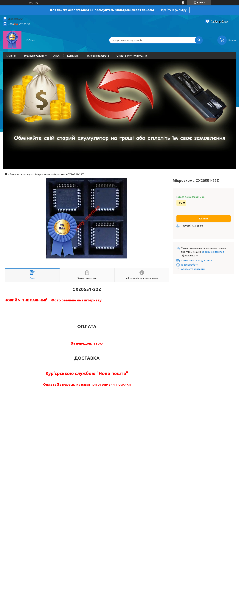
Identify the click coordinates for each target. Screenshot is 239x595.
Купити (203, 218)
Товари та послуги (21, 174)
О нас (56, 55)
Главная (11, 55)
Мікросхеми (42, 174)
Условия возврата (98, 55)
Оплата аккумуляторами (132, 55)
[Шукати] (199, 40)
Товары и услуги (34, 55)
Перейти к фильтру (173, 10)
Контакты (73, 55)
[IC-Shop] (12, 39)
